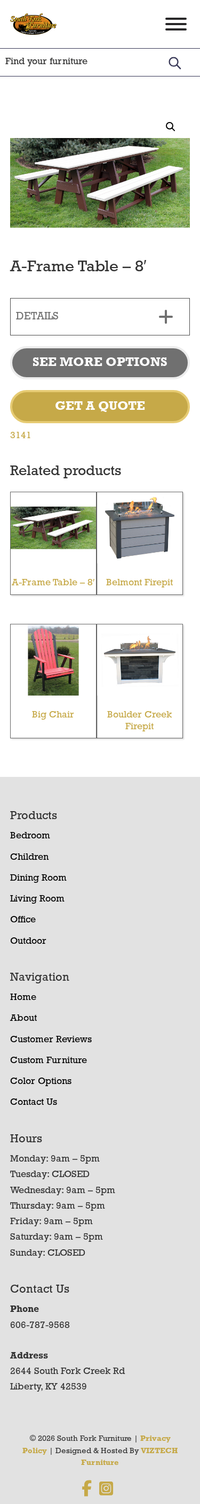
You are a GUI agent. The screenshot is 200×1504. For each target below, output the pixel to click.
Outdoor (28, 941)
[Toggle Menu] (176, 24)
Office (23, 920)
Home (23, 998)
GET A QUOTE (100, 406)
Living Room (37, 899)
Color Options (40, 1082)
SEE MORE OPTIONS (100, 362)
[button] (170, 126)
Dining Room (38, 878)
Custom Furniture (48, 1061)
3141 (20, 436)
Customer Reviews (51, 1040)
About (23, 1019)
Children (29, 857)
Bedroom (30, 836)
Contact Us (33, 1103)
